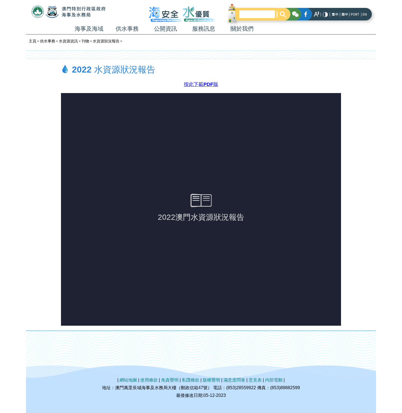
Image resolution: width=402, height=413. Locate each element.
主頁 (32, 41)
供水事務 (127, 28)
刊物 (85, 41)
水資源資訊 (68, 41)
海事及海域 (89, 28)
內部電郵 (273, 380)
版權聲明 (211, 380)
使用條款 (149, 380)
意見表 (255, 380)
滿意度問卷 (234, 380)
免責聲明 (170, 380)
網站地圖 (128, 380)
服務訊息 (203, 28)
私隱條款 (190, 380)
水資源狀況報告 (106, 41)
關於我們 (242, 28)
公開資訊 (165, 28)
